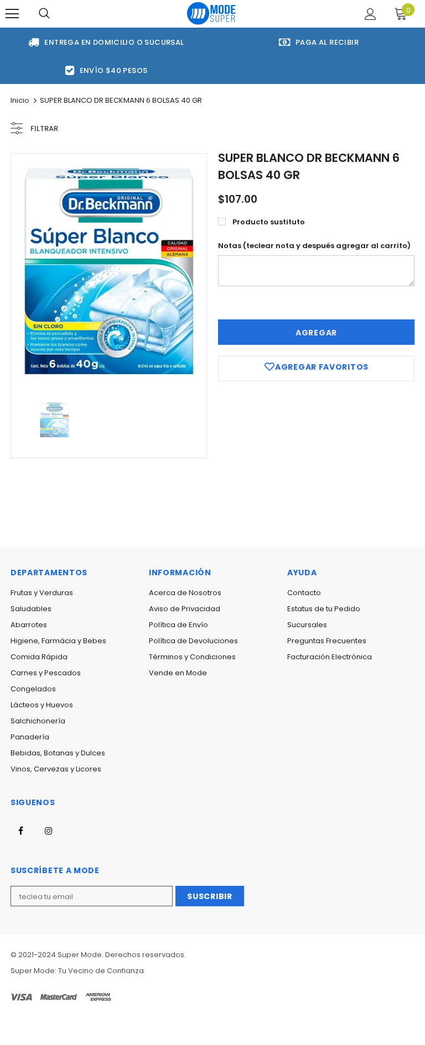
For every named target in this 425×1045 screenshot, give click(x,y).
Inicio (20, 100)
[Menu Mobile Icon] (12, 13)
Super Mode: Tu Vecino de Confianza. (78, 970)
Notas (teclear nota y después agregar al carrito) (314, 245)
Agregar (316, 332)
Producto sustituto (268, 222)
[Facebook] (20, 830)
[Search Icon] (44, 13)
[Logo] (211, 13)
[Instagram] (49, 830)
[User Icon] (370, 14)
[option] (109, 271)
